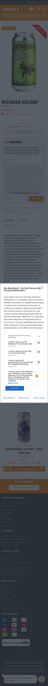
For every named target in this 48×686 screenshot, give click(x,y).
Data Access (24, 398)
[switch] (38, 342)
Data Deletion (9, 398)
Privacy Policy (39, 398)
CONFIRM (15, 388)
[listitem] (24, 336)
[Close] (42, 288)
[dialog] (24, 343)
